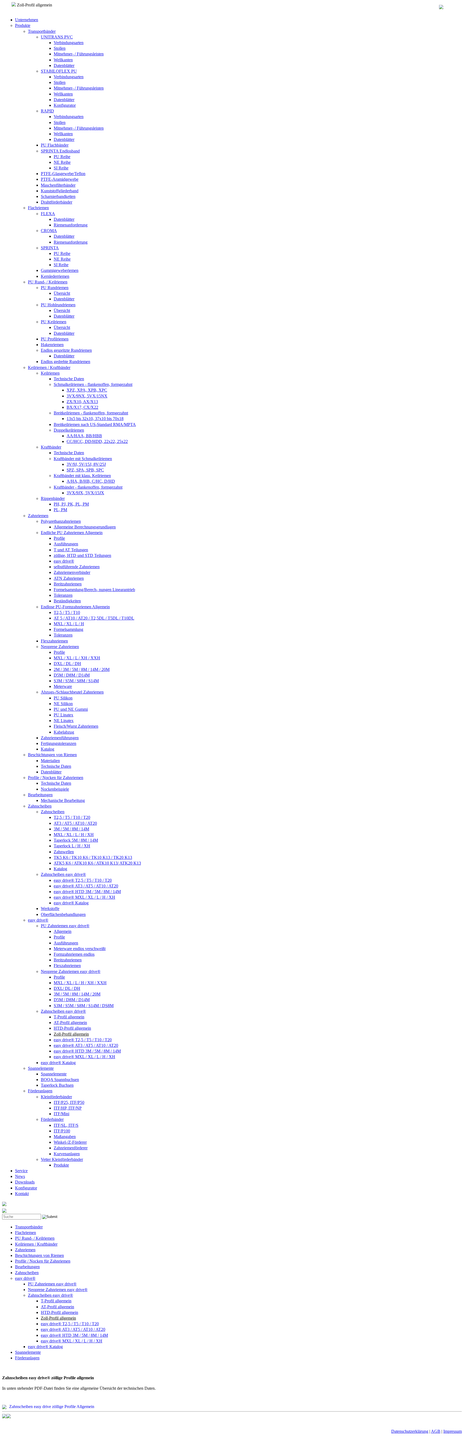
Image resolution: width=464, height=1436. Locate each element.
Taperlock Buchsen (57, 1085)
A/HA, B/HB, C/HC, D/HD (91, 481)
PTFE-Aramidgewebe (59, 179)
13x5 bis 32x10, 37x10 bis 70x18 (95, 418)
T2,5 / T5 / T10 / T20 (72, 817)
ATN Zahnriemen (69, 578)
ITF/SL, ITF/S (66, 1125)
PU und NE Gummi (71, 709)
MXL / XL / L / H (69, 623)
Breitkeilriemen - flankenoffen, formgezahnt (91, 413)
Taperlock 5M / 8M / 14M (76, 840)
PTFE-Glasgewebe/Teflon (63, 173)
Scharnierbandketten (58, 196)
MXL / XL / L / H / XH (74, 834)
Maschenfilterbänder (58, 185)
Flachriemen (38, 207)
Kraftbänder (51, 447)
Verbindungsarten (69, 42)
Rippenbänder (53, 498)
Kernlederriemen (55, 276)
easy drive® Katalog (71, 903)
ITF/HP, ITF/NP (68, 1108)
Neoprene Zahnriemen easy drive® (70, 971)
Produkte (22, 25)
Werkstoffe (50, 908)
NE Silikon (63, 703)
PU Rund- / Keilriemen (47, 282)
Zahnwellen (64, 851)
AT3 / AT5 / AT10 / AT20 (75, 823)
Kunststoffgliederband (59, 191)
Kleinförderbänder (56, 1096)
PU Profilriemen (54, 339)
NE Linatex (64, 720)
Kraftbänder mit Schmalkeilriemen (83, 458)
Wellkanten (63, 60)
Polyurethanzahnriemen (61, 521)
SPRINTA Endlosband (60, 151)
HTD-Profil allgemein (72, 1028)
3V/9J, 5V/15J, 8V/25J (86, 464)
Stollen (60, 48)
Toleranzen (63, 595)
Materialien (50, 760)
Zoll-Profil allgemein (71, 1034)
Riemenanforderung (71, 225)
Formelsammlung (68, 629)
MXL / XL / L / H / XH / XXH (80, 982)
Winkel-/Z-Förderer (70, 1142)
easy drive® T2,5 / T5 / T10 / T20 (83, 880)
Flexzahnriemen (54, 641)
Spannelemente (41, 1068)
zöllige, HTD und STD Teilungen (82, 555)
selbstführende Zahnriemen (77, 566)
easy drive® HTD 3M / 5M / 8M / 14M (87, 891)
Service (21, 1170)
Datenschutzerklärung (409, 1431)
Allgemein (62, 931)
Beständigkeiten (67, 601)
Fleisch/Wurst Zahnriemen (76, 726)
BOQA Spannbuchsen (60, 1079)
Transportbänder (42, 31)
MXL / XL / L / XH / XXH (77, 658)
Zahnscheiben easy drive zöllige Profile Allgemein (51, 1406)
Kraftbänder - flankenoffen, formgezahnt (88, 487)
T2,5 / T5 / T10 (67, 612)
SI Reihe (61, 168)
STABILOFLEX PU (59, 71)
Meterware (63, 686)
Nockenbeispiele (55, 789)
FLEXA (48, 213)
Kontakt (22, 1193)
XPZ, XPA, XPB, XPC (87, 390)
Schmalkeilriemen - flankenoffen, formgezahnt (93, 384)
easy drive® (64, 561)
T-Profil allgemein (69, 1017)
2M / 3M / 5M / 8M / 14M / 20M (82, 669)
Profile (59, 538)
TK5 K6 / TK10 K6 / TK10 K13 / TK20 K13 (93, 857)
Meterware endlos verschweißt (80, 948)
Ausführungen (66, 544)
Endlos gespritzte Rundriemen (66, 350)
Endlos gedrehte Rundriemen (65, 361)
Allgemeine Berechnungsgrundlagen (85, 527)
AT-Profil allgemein (70, 1022)
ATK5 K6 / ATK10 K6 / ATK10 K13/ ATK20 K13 (97, 863)
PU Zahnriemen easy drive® (65, 925)
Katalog (47, 749)
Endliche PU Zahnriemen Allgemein (72, 532)
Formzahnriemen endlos (74, 954)
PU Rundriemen (54, 287)
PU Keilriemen (53, 321)
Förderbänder (52, 1119)
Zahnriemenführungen (60, 737)
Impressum (452, 1431)
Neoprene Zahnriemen (60, 646)
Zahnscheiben (40, 806)
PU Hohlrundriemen (58, 305)
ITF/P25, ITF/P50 (69, 1102)
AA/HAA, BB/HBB (84, 435)
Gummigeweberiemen (59, 270)
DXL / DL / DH (67, 663)
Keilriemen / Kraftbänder (49, 367)
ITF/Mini (61, 1113)
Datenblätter (64, 65)
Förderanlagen (40, 1091)
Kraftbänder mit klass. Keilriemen (82, 475)
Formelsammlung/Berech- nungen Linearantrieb (94, 589)
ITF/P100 (62, 1131)
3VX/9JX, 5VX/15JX (85, 492)
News (20, 1176)
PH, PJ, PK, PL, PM (71, 504)
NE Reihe (62, 162)
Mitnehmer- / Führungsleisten (79, 54)
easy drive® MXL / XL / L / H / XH (84, 897)
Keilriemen (50, 373)
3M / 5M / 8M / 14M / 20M (77, 994)
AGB (435, 1431)
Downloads (25, 1182)
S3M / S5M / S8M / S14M (76, 680)
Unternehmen (26, 19)
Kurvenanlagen (67, 1153)
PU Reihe (62, 156)
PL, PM (60, 509)
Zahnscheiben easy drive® (63, 874)
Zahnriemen (38, 515)
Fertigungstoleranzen (58, 743)
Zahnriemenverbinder (72, 572)
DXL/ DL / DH (67, 988)
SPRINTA (50, 248)
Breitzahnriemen (68, 584)
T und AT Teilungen (71, 550)
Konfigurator (65, 105)
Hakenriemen (52, 344)
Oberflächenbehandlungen (63, 914)
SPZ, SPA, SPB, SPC (85, 470)
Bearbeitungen (40, 794)
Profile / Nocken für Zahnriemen (55, 777)
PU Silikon (63, 698)
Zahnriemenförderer (71, 1148)
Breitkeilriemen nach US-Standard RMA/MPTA (95, 424)
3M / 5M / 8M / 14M (71, 829)
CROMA (49, 230)
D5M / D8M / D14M (72, 675)
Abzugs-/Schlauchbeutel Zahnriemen (72, 692)
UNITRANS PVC (57, 37)
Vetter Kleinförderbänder (62, 1159)
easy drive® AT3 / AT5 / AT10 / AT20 (86, 886)
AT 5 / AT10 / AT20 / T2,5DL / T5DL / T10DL (94, 618)
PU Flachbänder (54, 145)
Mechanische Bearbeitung (63, 800)
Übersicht (62, 293)
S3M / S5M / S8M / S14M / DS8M (84, 1005)
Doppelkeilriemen (69, 430)
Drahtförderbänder (56, 202)
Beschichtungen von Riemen (52, 754)
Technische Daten (69, 378)
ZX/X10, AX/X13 (82, 401)
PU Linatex (63, 715)
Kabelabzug (64, 732)
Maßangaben (65, 1136)
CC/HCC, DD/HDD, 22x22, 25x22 (97, 441)
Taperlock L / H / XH (72, 846)
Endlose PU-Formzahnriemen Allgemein (75, 607)
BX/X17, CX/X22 (82, 407)
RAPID (47, 111)
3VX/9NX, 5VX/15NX (87, 396)
